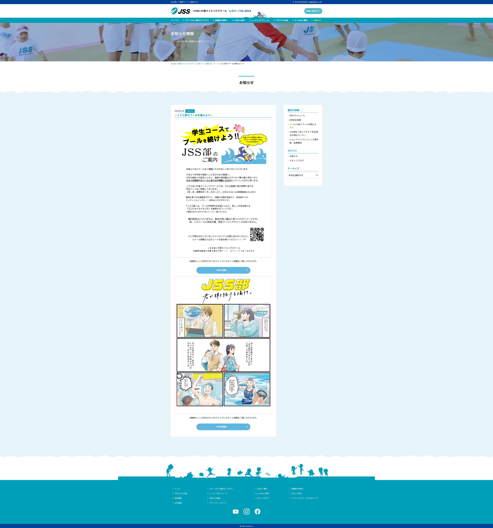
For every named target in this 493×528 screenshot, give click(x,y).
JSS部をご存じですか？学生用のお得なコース (304, 133)
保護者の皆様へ (221, 20)
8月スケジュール (297, 115)
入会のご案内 (239, 20)
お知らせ (317, 20)
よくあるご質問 (301, 20)
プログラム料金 (282, 20)
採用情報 (178, 498)
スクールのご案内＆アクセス (197, 20)
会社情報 (178, 503)
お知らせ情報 (214, 498)
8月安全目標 (295, 119)
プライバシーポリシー (218, 503)
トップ (176, 20)
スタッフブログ (297, 160)
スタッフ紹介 (296, 493)
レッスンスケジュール (260, 20)
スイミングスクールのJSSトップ (308, 2)
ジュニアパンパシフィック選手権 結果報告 (304, 141)
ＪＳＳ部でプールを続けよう (303, 126)
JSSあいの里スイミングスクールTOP (186, 63)
